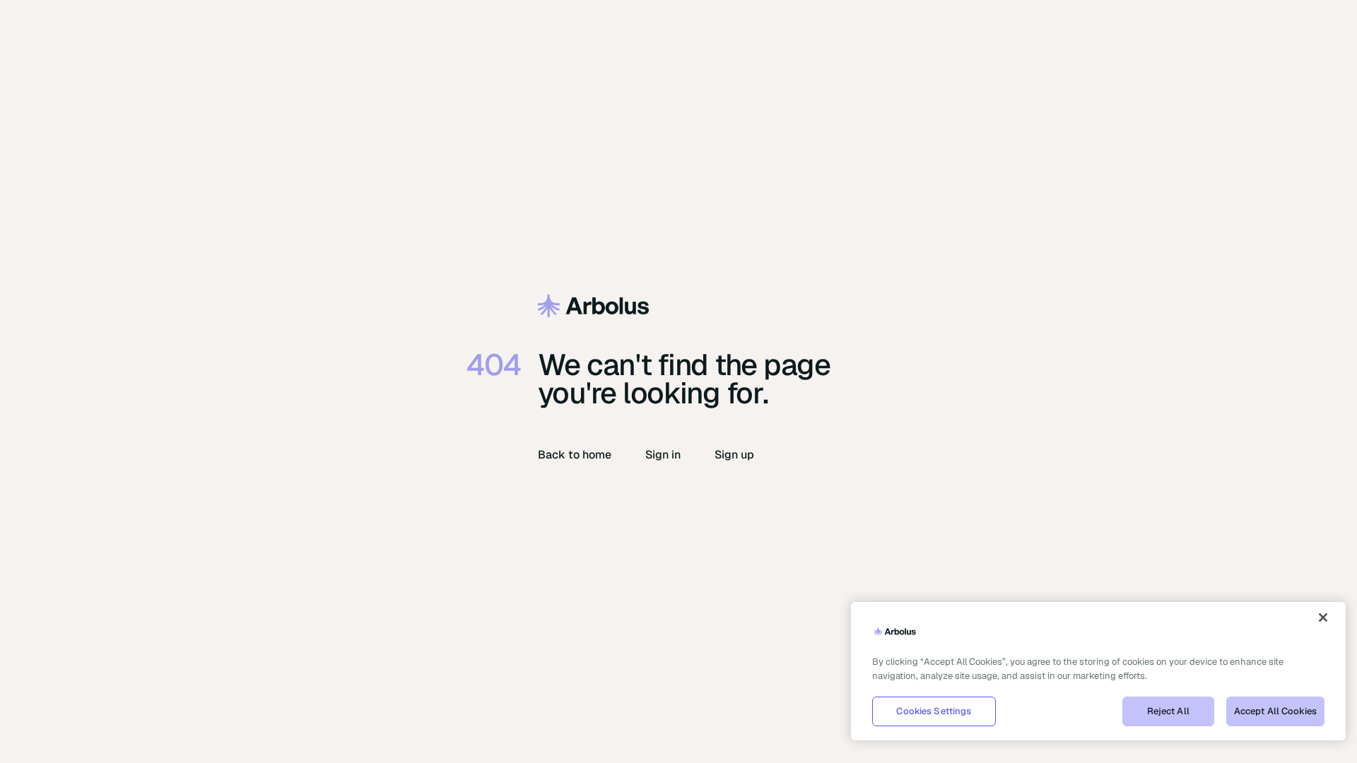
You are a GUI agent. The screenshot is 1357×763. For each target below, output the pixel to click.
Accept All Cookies (1275, 711)
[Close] (1323, 617)
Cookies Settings (933, 711)
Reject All (1168, 711)
